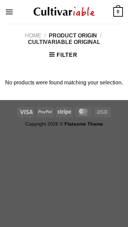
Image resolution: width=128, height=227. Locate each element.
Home (33, 35)
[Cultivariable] (64, 12)
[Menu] (9, 11)
